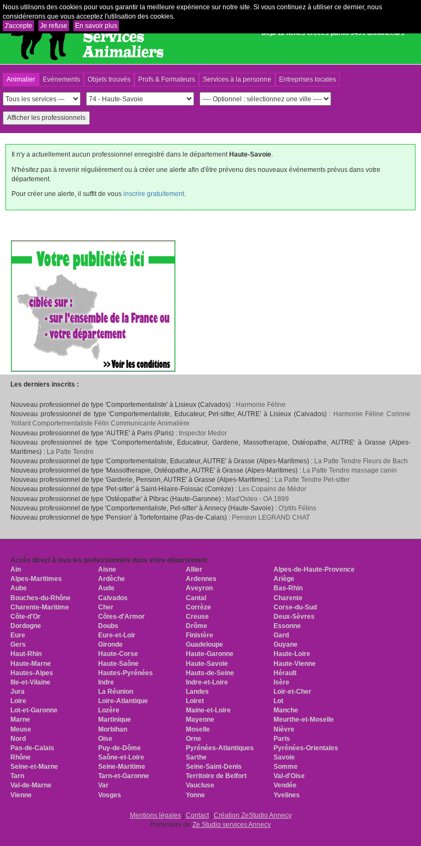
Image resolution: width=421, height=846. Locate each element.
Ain (15, 569)
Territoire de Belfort (216, 776)
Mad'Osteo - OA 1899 (257, 499)
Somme (286, 766)
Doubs (108, 626)
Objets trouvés (109, 79)
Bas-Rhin (288, 588)
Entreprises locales (307, 79)
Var (103, 785)
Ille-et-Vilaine (30, 682)
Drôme (196, 626)
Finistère (199, 635)
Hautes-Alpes (31, 673)
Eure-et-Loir (116, 635)
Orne (193, 739)
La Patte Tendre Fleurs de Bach (361, 461)
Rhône (20, 757)
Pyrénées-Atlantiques (220, 748)
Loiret (195, 701)
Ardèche (111, 579)
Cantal (196, 598)
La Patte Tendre (70, 452)
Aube (18, 588)
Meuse (20, 729)
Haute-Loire (292, 654)
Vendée (285, 785)
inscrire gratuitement (153, 194)
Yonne (195, 795)
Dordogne (25, 626)
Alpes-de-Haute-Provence (314, 569)
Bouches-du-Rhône (40, 598)
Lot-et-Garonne (34, 710)
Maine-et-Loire (208, 710)
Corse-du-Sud (295, 607)
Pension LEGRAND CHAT (271, 517)
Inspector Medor (203, 433)
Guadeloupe (204, 644)
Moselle (198, 729)
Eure (17, 635)
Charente (288, 598)
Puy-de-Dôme (119, 748)
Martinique (114, 719)
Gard (281, 635)
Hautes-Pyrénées (125, 673)
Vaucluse (200, 785)
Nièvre (284, 729)
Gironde (110, 644)
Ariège (284, 579)
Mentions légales (155, 815)
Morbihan (112, 729)
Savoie (284, 757)
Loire (18, 701)
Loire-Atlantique (123, 701)
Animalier (21, 79)
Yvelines (287, 795)
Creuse (197, 616)
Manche (286, 710)
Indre (106, 682)
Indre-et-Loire (207, 682)
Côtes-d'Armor (121, 616)
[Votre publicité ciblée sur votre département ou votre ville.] (93, 305)
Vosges (109, 795)
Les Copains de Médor (272, 489)
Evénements (61, 79)
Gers (18, 644)
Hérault (285, 673)
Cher (105, 607)
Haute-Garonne (210, 654)
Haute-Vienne (295, 663)
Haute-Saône (118, 663)
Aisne (107, 569)
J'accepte (18, 26)
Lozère (109, 710)
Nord (18, 739)
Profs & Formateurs (166, 79)
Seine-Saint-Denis (214, 766)
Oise (105, 739)
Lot (278, 701)
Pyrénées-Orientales (306, 748)
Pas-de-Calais (32, 748)
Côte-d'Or (25, 616)
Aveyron (199, 588)
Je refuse (53, 26)
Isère (281, 682)
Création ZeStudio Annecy (253, 815)
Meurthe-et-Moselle (304, 719)
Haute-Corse (118, 654)
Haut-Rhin (26, 654)
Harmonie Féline (261, 404)
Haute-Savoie (207, 663)
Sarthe (196, 757)
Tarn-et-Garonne (123, 776)
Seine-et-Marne (34, 766)
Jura (17, 691)
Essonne (287, 626)
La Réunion (115, 691)
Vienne (21, 795)
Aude (106, 588)
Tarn (17, 776)
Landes (197, 691)
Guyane (286, 644)
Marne (20, 719)
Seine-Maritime (121, 766)
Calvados (113, 598)
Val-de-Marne (31, 785)
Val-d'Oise (289, 776)
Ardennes (201, 579)
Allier (194, 569)
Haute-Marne (30, 663)
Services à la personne (237, 79)
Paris (282, 739)
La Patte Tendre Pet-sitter (312, 480)
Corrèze (198, 607)
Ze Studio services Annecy (231, 824)
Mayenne (200, 719)
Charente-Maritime (39, 607)
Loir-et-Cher (292, 691)
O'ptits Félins (297, 508)
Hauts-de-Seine (210, 673)
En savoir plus (96, 26)
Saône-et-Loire (121, 757)
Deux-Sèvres (294, 616)
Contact (197, 815)
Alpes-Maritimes (36, 579)
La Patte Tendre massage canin (350, 470)
